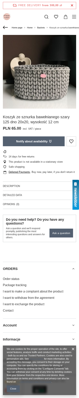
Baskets (41, 27)
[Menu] (74, 17)
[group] (39, 72)
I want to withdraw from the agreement (28, 297)
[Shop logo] (7, 17)
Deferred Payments (19, 172)
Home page (17, 27)
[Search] (46, 17)
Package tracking (14, 285)
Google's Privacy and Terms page (33, 381)
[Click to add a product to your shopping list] (71, 141)
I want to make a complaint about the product (33, 291)
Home (30, 27)
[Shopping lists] (56, 17)
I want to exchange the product (23, 304)
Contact (8, 310)
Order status (11, 279)
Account (10, 325)
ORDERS (10, 269)
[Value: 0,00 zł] (65, 17)
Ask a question (61, 233)
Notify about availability (32, 141)
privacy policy (36, 358)
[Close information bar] (72, 5)
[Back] (6, 28)
